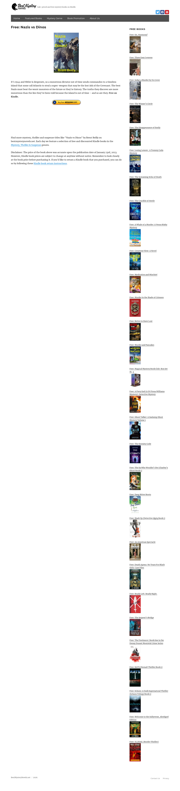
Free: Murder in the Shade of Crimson (147, 297)
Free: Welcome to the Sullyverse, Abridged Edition (149, 718)
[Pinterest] (167, 12)
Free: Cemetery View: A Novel (143, 251)
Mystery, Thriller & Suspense (26, 145)
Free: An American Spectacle (142, 542)
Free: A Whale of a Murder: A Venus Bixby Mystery (148, 226)
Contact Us (155, 778)
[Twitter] (158, 12)
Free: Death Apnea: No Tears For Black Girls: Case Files (147, 566)
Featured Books (33, 18)
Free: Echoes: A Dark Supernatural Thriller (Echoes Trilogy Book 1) (149, 692)
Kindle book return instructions (50, 163)
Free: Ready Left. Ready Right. (143, 594)
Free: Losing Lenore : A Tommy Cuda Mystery (146, 151)
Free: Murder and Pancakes (142, 345)
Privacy (166, 778)
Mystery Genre (54, 18)
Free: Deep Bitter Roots (140, 494)
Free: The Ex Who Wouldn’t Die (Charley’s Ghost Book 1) (149, 469)
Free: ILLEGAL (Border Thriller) (144, 742)
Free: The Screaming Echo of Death (146, 177)
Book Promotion (76, 18)
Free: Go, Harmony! (139, 35)
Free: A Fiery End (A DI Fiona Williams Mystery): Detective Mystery (147, 393)
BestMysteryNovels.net (20, 777)
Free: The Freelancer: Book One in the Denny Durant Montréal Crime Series (147, 641)
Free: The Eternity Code (140, 444)
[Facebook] (162, 12)
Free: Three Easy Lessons (141, 57)
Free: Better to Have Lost (141, 321)
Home (16, 18)
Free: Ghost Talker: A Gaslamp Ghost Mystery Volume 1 (146, 418)
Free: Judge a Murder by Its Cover (145, 80)
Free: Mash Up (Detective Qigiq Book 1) (147, 518)
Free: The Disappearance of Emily (145, 127)
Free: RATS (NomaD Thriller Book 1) (146, 667)
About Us (95, 18)
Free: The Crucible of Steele (142, 201)
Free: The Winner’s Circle (141, 104)
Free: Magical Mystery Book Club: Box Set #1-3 (149, 370)
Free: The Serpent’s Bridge (142, 617)
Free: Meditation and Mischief (143, 274)
